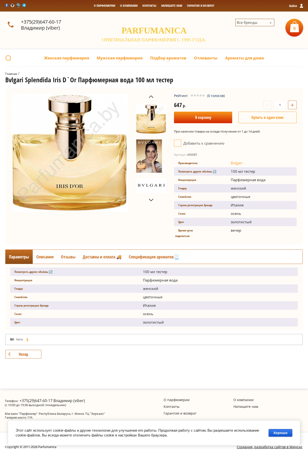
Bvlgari (236, 162)
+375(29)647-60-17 (41, 22)
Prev (151, 97)
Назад (23, 354)
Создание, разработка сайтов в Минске (269, 447)
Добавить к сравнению (203, 143)
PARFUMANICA (154, 30)
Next (151, 200)
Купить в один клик (267, 117)
